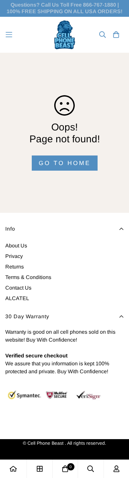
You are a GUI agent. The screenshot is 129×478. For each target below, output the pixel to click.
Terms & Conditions (28, 277)
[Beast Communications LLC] (64, 35)
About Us (16, 245)
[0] (65, 468)
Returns (14, 266)
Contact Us (18, 288)
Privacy (14, 256)
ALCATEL (17, 298)
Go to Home (65, 163)
